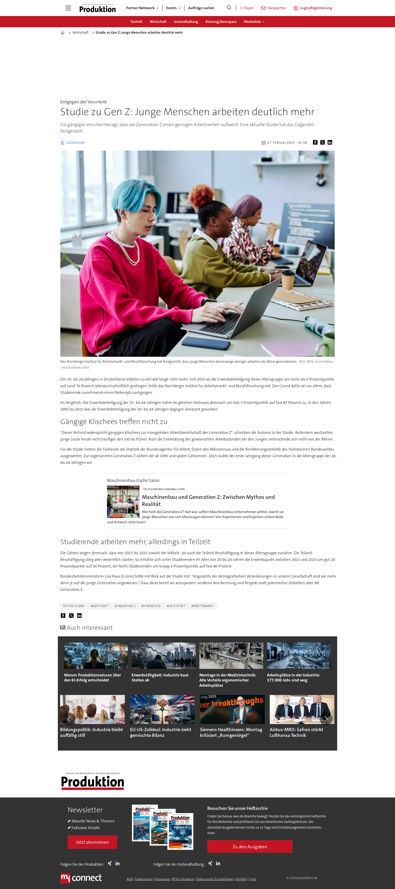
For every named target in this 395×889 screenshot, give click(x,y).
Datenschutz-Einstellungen (215, 879)
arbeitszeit (99, 606)
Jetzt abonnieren (92, 842)
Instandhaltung (186, 21)
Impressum (162, 879)
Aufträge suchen (201, 7)
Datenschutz (143, 879)
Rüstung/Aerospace (221, 21)
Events (171, 7)
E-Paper (247, 8)
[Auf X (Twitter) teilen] (323, 142)
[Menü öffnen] (68, 8)
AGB (130, 879)
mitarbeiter (151, 606)
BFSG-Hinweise (183, 879)
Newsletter (277, 8)
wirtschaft (175, 606)
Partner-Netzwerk (140, 7)
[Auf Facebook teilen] (316, 142)
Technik (136, 21)
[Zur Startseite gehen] (97, 8)
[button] (69, 718)
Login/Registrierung (316, 7)
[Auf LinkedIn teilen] (330, 142)
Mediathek (252, 21)
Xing (110, 863)
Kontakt (241, 879)
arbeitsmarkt (202, 606)
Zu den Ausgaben (250, 847)
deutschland (74, 606)
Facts (252, 879)
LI (118, 863)
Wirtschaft (158, 21)
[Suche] (229, 8)
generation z (125, 606)
